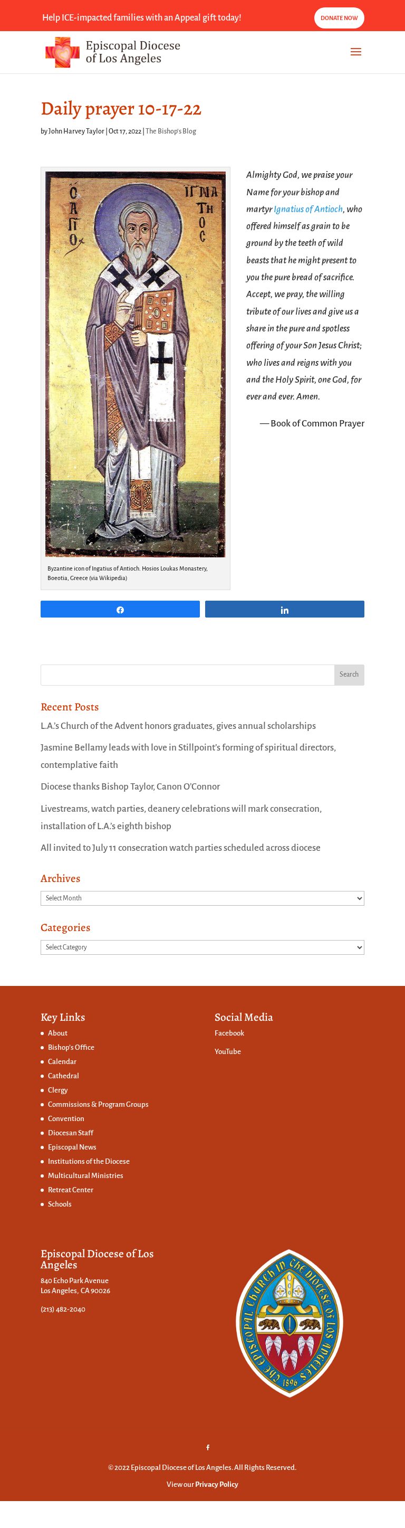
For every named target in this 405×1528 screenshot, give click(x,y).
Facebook (229, 1033)
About (58, 1033)
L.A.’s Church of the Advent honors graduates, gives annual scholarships (178, 726)
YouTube (228, 1052)
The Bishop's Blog (171, 131)
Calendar (62, 1062)
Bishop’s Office (71, 1047)
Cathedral (63, 1076)
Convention (66, 1119)
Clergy (58, 1090)
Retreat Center (70, 1190)
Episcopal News (72, 1147)
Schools (60, 1204)
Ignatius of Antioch (308, 209)
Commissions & (73, 1104)
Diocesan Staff (70, 1133)
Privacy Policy (216, 1484)
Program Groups (123, 1104)
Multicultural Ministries (85, 1176)
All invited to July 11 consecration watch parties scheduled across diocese (181, 848)
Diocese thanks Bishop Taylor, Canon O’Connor (130, 787)
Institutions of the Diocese (89, 1161)
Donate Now (339, 18)
